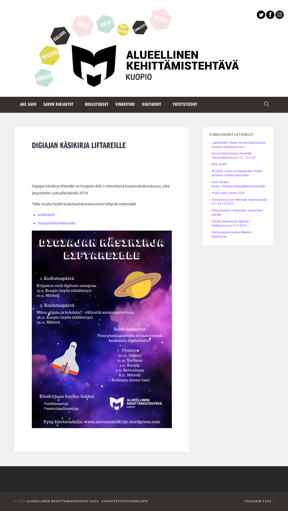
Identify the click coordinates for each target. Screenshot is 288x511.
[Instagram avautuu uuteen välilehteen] (279, 17)
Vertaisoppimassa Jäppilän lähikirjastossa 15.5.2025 (230, 223)
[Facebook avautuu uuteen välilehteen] (270, 17)
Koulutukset (97, 104)
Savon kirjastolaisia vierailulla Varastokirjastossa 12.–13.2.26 (234, 155)
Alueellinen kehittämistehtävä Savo (62, 501)
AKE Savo (28, 104)
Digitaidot (151, 104)
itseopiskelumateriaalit (56, 223)
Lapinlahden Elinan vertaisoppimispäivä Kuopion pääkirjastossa (239, 145)
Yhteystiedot (185, 104)
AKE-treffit (219, 164)
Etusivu (144, 69)
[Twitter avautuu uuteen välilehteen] (261, 17)
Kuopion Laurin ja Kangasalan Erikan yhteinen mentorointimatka (237, 173)
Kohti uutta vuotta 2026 (228, 193)
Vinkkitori (125, 104)
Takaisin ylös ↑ (259, 501)
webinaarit (46, 214)
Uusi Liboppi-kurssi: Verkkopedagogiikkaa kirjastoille (238, 184)
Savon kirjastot (58, 104)
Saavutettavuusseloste (125, 501)
